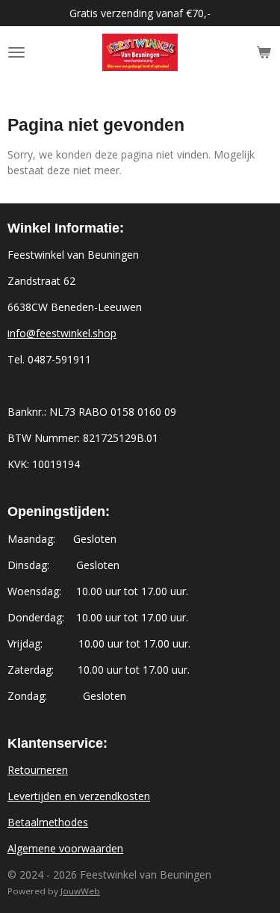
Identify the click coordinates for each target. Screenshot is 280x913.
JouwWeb (80, 891)
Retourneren (37, 770)
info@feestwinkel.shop (61, 333)
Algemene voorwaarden (65, 848)
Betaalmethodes (47, 822)
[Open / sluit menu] (16, 52)
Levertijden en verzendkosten (78, 796)
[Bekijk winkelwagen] (263, 52)
